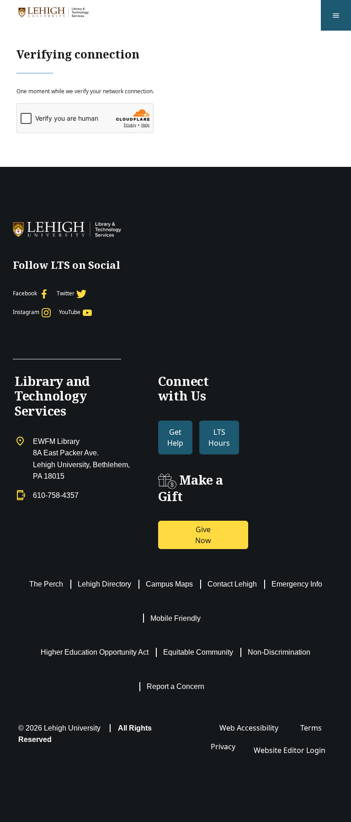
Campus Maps (169, 584)
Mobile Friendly (175, 618)
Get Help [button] (175, 437)
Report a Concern (175, 686)
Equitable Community (198, 652)
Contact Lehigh (232, 584)
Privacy (223, 747)
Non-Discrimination (279, 652)
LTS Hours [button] (219, 437)
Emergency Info (296, 584)
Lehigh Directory (104, 584)
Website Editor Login (289, 750)
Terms (311, 728)
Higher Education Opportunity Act (95, 652)
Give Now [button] (203, 534)
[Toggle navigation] (336, 15)
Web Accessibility (248, 728)
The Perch (46, 584)
